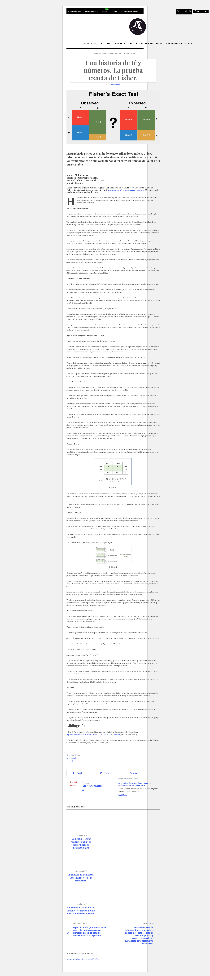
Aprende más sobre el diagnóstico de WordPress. (83, 959)
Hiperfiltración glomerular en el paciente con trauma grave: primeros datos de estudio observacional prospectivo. (89, 929)
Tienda (104, 11)
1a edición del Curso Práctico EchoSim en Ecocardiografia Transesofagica (80, 843)
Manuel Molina (115, 84)
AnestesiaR (71, 758)
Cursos (113, 11)
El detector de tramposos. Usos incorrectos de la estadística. (81, 877)
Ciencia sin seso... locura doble (106, 53)
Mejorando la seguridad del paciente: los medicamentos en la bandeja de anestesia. (81, 910)
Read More (122, 795)
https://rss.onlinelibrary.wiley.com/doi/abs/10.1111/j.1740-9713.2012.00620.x (93, 734)
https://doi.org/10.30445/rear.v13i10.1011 (126, 190)
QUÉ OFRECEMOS (91, 11)
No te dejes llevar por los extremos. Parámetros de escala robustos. (134, 784)
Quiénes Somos (74, 11)
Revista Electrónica (129, 11)
